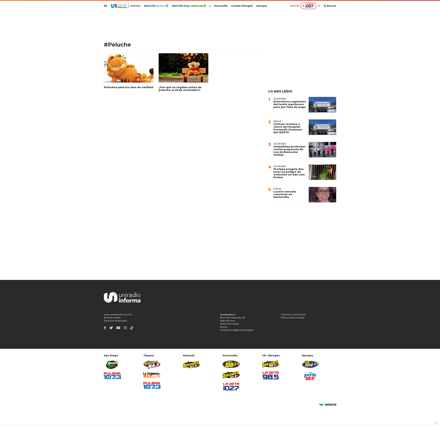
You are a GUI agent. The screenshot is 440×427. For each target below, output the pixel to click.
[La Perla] (310, 376)
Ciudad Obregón (242, 5)
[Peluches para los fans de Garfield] (128, 67)
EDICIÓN (154, 5)
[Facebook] (105, 328)
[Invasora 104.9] (191, 364)
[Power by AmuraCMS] (327, 404)
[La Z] (231, 386)
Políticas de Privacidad (292, 317)
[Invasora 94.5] (152, 365)
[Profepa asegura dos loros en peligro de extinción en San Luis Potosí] (322, 172)
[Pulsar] (112, 375)
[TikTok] (131, 328)
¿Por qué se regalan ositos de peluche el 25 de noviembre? (180, 89)
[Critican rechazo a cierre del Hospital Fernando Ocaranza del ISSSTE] (322, 127)
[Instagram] (125, 328)
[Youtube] (118, 328)
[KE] (310, 364)
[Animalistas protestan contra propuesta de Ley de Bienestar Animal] (322, 149)
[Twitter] (111, 328)
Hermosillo (221, 5)
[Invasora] (112, 365)
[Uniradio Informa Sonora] (126, 5)
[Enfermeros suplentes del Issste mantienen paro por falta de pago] (322, 104)
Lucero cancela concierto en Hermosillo (284, 194)
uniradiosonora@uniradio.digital (236, 330)
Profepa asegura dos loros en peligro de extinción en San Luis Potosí (289, 173)
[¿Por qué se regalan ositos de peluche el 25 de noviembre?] (183, 67)
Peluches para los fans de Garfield (128, 87)
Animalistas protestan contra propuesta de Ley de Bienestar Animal (289, 150)
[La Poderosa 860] (152, 375)
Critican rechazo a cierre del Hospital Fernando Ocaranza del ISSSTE (287, 128)
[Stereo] (231, 364)
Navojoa (261, 5)
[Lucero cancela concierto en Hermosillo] (322, 194)
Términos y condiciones (293, 314)
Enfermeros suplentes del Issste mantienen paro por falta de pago (289, 104)
